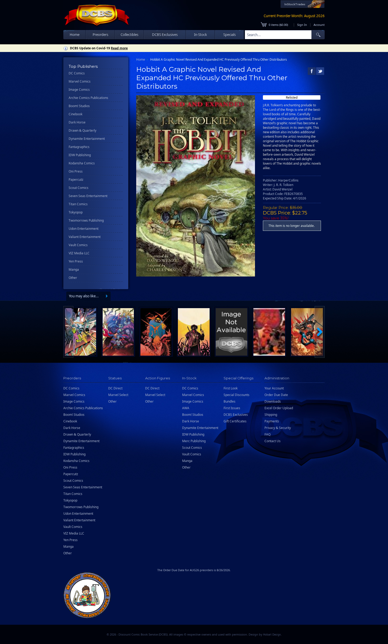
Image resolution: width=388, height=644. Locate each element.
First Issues (232, 408)
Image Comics (79, 89)
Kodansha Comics (82, 163)
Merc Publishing (194, 441)
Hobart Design (272, 634)
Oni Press (76, 171)
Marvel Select (118, 395)
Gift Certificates (235, 421)
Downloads (272, 401)
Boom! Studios (79, 106)
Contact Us (272, 441)
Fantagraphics (79, 147)
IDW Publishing (80, 155)
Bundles (229, 401)
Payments (271, 421)
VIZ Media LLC (79, 253)
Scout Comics (78, 187)
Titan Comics (78, 204)
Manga (74, 269)
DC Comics (77, 73)
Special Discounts (236, 395)
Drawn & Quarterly (82, 130)
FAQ (267, 434)
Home (74, 34)
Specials (229, 34)
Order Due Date (276, 395)
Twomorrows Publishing (86, 220)
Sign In (302, 25)
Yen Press (76, 261)
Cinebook (75, 114)
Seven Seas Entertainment (88, 196)
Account (319, 25)
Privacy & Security (277, 428)
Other (73, 277)
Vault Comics (78, 245)
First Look (231, 388)
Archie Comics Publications (88, 98)
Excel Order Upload (278, 408)
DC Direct (115, 388)
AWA (185, 408)
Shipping (270, 414)
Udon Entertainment (83, 228)
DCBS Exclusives (236, 414)
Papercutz (76, 179)
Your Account (274, 388)
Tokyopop (76, 212)
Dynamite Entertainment (87, 138)
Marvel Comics (80, 81)
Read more (119, 48)
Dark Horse (77, 122)
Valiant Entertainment (85, 237)
